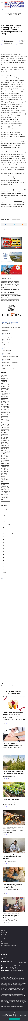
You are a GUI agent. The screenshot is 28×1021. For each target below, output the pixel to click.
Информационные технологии (11, 527)
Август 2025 (4, 394)
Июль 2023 (4, 435)
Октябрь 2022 (5, 450)
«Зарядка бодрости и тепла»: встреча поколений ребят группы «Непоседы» (11, 295)
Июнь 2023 (4, 437)
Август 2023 (4, 434)
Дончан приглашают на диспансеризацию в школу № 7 (12, 744)
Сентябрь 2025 (5, 393)
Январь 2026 (5, 386)
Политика (5, 554)
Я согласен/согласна (14, 1019)
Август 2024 (4, 414)
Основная (5, 551)
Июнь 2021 (4, 476)
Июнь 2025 (4, 398)
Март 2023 (4, 442)
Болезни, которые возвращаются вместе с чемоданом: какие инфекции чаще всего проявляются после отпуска (14, 715)
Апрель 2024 (5, 421)
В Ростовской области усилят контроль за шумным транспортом (11, 329)
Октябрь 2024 (5, 411)
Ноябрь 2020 (5, 488)
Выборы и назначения (9, 515)
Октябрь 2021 (5, 470)
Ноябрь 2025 (5, 389)
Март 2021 (4, 481)
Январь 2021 (4, 484)
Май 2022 (4, 458)
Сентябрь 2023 (5, 432)
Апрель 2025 (5, 401)
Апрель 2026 (5, 381)
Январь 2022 (5, 465)
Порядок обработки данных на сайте (16, 989)
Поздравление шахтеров (10, 363)
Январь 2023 (5, 445)
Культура (5, 530)
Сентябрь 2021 (5, 471)
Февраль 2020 (5, 501)
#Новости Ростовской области (10, 322)
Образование (6, 542)
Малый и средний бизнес (10, 533)
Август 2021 (4, 473)
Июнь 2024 (4, 417)
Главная (3, 930)
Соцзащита (6, 563)
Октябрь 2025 (5, 391)
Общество (5, 548)
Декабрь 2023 (5, 427)
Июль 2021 (4, 474)
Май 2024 (4, 419)
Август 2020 (4, 492)
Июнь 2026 (4, 378)
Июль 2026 (4, 376)
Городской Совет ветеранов (8, 945)
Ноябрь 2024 (5, 409)
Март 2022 (4, 461)
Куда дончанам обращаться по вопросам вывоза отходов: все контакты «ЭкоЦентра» (10, 291)
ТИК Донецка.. (6, 572)
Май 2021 (4, 478)
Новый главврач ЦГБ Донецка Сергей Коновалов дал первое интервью (12, 856)
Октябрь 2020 (5, 489)
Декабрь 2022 (5, 447)
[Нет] (26, 1016)
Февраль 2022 (5, 463)
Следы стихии (6, 350)
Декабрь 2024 (5, 407)
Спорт (4, 566)
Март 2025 (4, 403)
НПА (2, 941)
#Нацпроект (4, 932)
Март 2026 (4, 383)
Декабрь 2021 (5, 466)
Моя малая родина (6, 943)
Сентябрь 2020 (5, 491)
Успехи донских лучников (10, 356)
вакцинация (5, 216)
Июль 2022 (4, 455)
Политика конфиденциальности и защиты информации (14, 991)
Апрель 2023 (5, 440)
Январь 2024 (5, 425)
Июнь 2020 (4, 496)
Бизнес (5, 512)
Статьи (4, 569)
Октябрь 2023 (5, 430)
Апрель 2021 (4, 479)
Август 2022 (4, 453)
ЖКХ (4, 521)
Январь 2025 (5, 406)
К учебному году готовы (9, 337)
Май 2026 (4, 380)
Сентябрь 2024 (5, 412)
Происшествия (7, 560)
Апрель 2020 (5, 497)
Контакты (3, 940)
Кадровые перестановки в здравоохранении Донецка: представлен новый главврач (12, 915)
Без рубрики (6, 509)
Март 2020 (4, 499)
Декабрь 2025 (5, 388)
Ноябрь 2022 (5, 448)
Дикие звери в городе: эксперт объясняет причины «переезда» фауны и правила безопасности (10, 282)
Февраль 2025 (5, 404)
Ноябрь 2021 (4, 468)
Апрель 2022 (5, 460)
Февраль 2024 (5, 424)
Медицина (6, 536)
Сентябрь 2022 (5, 452)
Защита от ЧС (6, 524)
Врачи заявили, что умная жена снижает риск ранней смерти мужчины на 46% (12, 886)
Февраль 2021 (5, 483)
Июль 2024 (4, 416)
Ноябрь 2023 (5, 429)
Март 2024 (4, 422)
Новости (5, 539)
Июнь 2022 (4, 457)
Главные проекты (7, 518)
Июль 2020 (4, 494)
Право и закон (7, 557)
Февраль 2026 (5, 385)
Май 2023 (4, 439)
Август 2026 (4, 375)
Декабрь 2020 (5, 486)
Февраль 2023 (5, 443)
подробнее (7, 1014)
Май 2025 (4, 399)
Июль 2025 (4, 396)
